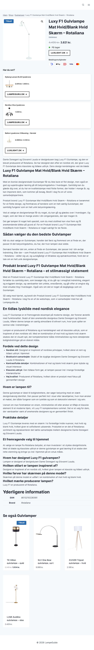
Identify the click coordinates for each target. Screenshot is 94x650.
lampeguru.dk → (17, 94)
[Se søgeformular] (83, 5)
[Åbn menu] (89, 5)
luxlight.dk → (59, 53)
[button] (42, 21)
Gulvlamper (53, 37)
